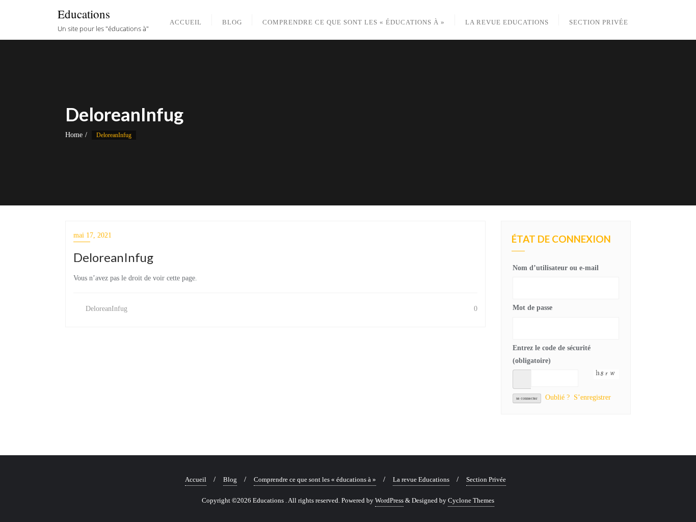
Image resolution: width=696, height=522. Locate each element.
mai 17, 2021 (92, 235)
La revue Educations (421, 479)
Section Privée (486, 479)
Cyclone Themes (471, 500)
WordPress (389, 500)
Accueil (195, 479)
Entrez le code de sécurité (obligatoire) (552, 354)
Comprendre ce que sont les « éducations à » (315, 479)
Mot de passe (532, 307)
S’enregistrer (592, 397)
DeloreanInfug (105, 308)
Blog (230, 479)
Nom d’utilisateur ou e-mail (556, 268)
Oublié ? (557, 397)
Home (74, 135)
